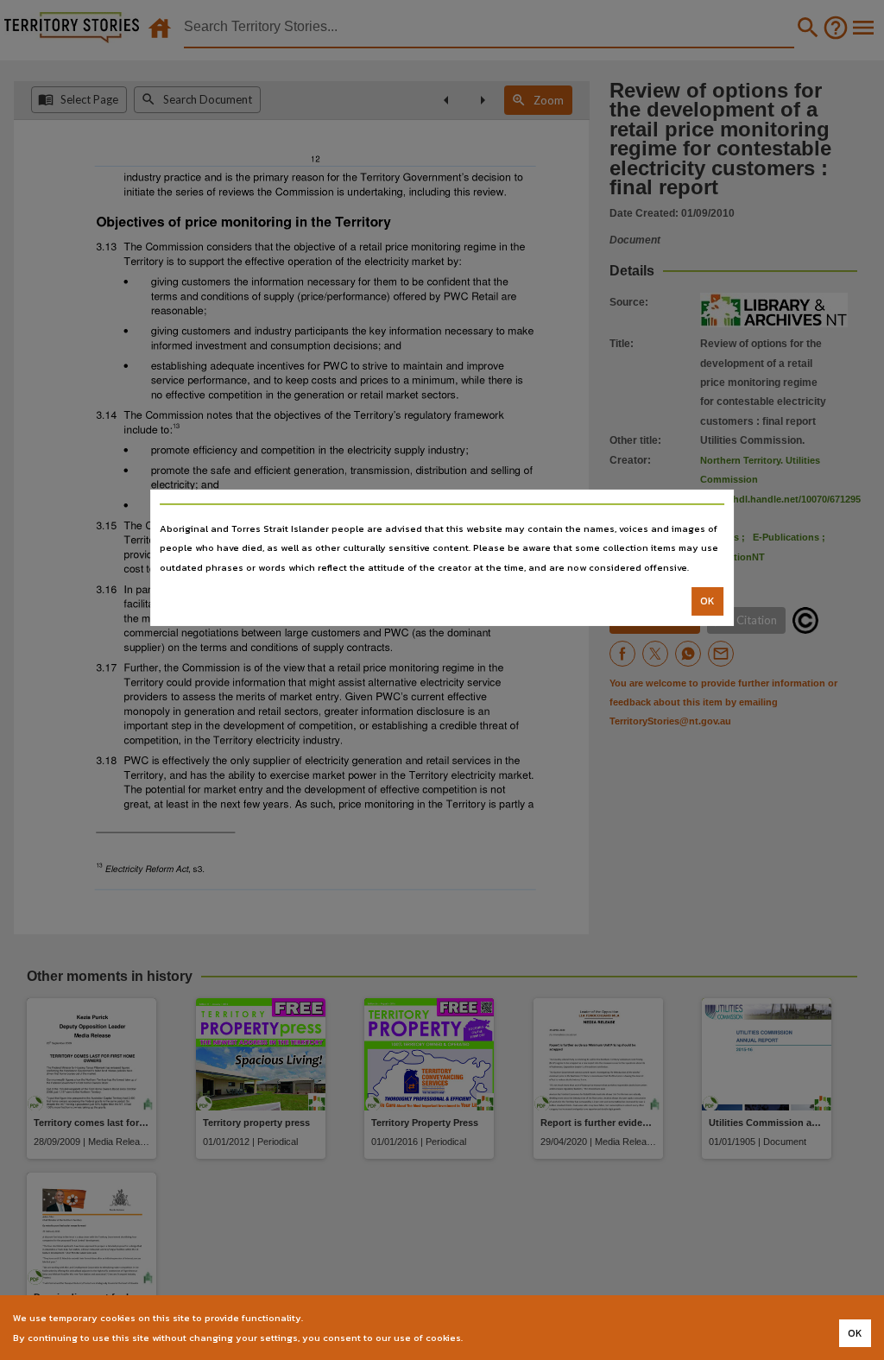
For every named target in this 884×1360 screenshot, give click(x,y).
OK (707, 601)
